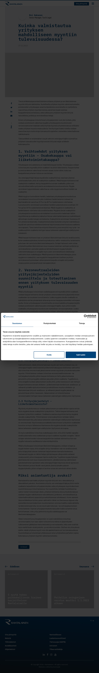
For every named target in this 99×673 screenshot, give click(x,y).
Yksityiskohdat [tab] (49, 323)
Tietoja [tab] (82, 323)
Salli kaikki (80, 355)
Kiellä (49, 355)
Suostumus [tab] (17, 323)
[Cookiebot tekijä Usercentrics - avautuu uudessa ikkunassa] (85, 316)
